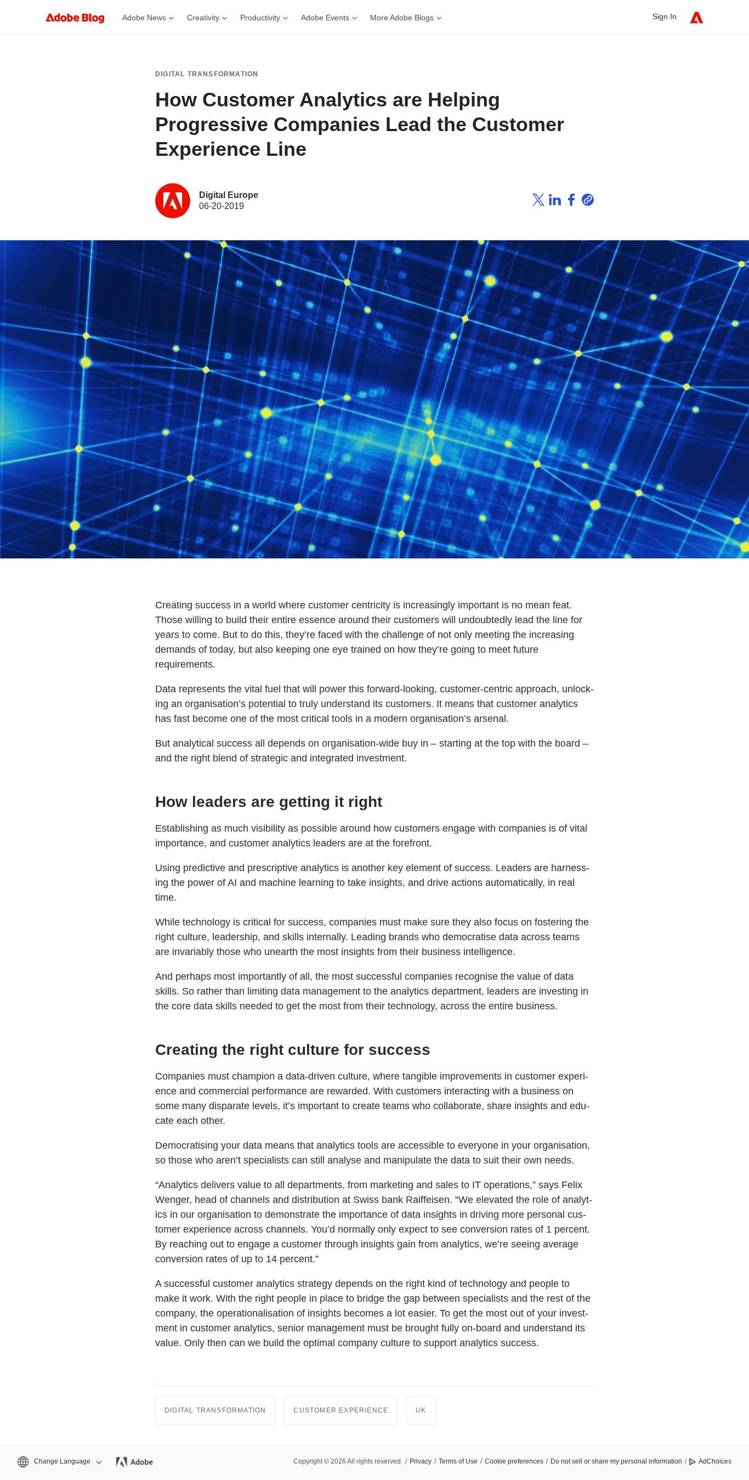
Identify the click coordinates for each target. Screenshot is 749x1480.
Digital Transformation (206, 74)
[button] (59, 1461)
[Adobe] (696, 17)
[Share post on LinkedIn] (555, 201)
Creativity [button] (203, 17)
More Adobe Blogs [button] (402, 17)
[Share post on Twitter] (538, 201)
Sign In (664, 16)
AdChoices (715, 1461)
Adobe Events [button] (325, 17)
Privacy (421, 1461)
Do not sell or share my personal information (616, 1461)
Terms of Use (458, 1461)
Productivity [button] (260, 17)
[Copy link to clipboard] (588, 201)
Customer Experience (340, 1410)
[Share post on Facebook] (571, 201)
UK (421, 1410)
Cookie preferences (514, 1461)
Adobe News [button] (144, 17)
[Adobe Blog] (81, 17)
